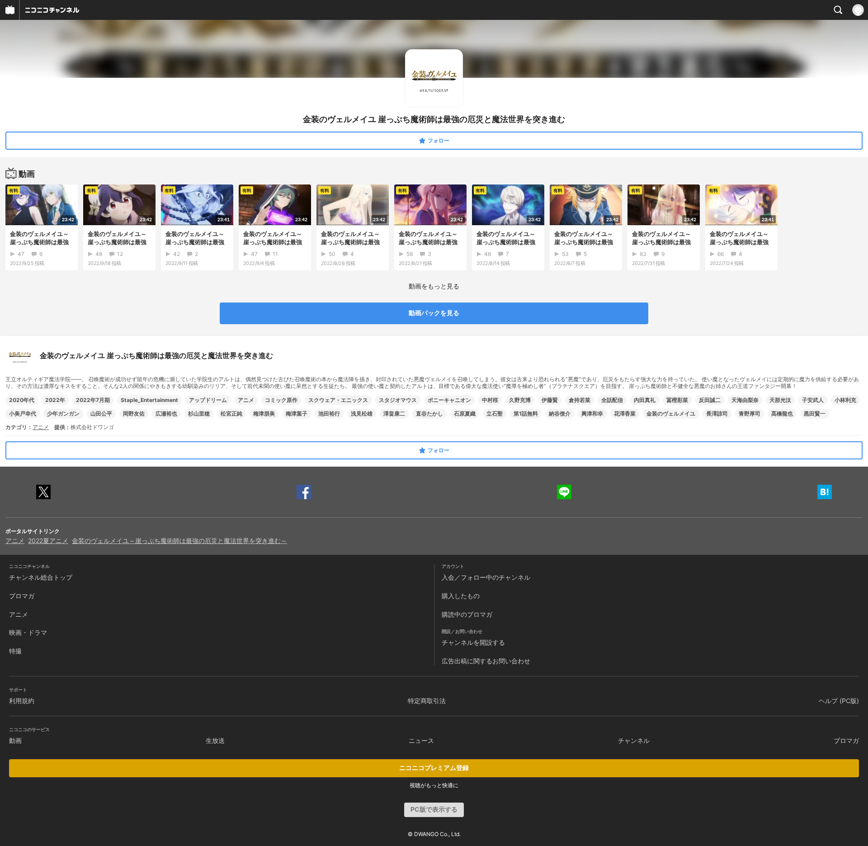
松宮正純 (231, 413)
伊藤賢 (550, 400)
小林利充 (845, 400)
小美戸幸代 (22, 413)
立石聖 (494, 413)
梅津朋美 (264, 413)
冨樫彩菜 (677, 400)
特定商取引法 (427, 700)
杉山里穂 (199, 413)
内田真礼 (645, 400)
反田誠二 (710, 400)
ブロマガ (21, 596)
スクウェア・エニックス (338, 400)
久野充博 (520, 400)
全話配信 (612, 400)
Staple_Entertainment (149, 400)
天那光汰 (780, 400)
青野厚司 (749, 413)
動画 (15, 740)
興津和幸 (592, 413)
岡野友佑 (134, 413)
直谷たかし (429, 413)
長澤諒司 (717, 413)
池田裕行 (329, 413)
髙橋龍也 (782, 413)
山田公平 (101, 413)
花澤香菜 (625, 413)
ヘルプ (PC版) (839, 700)
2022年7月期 (93, 400)
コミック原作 (281, 400)
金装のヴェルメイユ (670, 413)
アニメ (246, 400)
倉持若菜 (579, 400)
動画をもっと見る (434, 286)
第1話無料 (526, 413)
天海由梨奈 (745, 400)
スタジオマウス (398, 400)
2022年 (55, 400)
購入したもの (461, 596)
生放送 (215, 740)
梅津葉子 (296, 413)
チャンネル (634, 740)
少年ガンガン (63, 413)
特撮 (15, 651)
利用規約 (21, 700)
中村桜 (490, 400)
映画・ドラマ (28, 632)
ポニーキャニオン (449, 400)
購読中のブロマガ (467, 614)
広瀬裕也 (166, 413)
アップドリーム (208, 400)
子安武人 (813, 400)
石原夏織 (465, 413)
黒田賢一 (815, 413)
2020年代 (21, 400)
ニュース (421, 740)
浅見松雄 (362, 413)
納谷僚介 (560, 413)
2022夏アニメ (48, 540)
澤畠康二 (394, 413)
